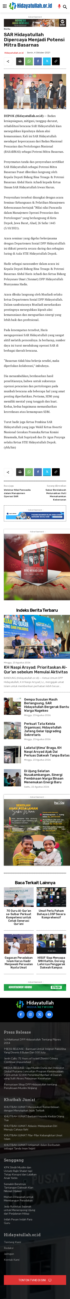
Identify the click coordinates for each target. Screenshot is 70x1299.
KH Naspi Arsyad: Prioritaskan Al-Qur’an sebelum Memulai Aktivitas (36, 669)
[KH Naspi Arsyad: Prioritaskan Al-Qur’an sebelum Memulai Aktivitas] (37, 637)
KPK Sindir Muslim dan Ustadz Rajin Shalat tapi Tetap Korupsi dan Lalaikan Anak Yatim (20, 1173)
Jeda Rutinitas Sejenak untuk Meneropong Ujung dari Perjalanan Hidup (19, 1210)
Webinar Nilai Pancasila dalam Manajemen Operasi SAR (17, 493)
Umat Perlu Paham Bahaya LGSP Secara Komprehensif (51, 914)
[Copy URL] (56, 61)
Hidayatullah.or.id (14, 53)
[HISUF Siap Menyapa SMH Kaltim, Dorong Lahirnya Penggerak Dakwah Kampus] (51, 944)
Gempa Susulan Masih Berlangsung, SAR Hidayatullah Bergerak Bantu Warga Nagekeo (46, 705)
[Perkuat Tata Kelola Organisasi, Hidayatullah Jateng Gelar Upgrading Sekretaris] (12, 730)
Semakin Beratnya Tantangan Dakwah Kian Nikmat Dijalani (18, 1187)
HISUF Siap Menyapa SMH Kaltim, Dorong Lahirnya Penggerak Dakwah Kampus (51, 962)
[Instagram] (30, 1014)
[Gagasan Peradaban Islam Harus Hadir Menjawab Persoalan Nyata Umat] (19, 944)
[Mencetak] (20, 61)
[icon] (59, 6)
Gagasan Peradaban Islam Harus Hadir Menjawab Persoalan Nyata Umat (19, 962)
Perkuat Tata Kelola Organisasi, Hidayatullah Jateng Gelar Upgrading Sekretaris (42, 729)
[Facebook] (38, 61)
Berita (7, 29)
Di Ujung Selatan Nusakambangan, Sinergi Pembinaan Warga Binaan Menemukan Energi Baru (43, 776)
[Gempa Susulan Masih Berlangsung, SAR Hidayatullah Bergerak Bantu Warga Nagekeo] (12, 706)
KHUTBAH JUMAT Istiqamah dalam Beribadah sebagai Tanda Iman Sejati (32, 1146)
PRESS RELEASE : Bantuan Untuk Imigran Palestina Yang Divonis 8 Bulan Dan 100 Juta (35, 1050)
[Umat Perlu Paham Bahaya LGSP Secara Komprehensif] (51, 897)
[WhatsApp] (29, 61)
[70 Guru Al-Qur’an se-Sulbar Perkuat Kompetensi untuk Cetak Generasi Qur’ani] (19, 897)
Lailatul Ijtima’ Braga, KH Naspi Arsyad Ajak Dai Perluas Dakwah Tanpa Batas (47, 751)
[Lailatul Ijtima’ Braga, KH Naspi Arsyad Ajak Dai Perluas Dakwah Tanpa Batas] (12, 754)
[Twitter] (47, 61)
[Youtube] (49, 1014)
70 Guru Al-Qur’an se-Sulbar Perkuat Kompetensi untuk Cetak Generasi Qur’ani (18, 917)
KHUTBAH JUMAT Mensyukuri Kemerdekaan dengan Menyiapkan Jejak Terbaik (31, 1108)
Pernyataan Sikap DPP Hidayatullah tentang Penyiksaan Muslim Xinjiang (30, 1086)
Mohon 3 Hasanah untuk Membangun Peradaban (18, 1198)
